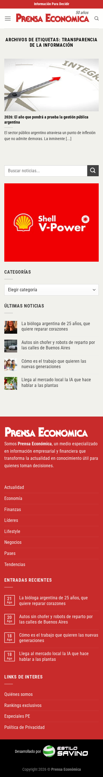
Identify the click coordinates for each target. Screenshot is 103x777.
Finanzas (12, 509)
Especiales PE (17, 716)
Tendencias (14, 564)
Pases (9, 553)
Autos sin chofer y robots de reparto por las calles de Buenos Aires (58, 345)
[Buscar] (96, 18)
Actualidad (14, 487)
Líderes (11, 520)
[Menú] (7, 18)
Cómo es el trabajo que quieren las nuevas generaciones (53, 363)
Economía (13, 498)
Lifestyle (12, 531)
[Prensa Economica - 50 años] (52, 18)
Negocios (12, 542)
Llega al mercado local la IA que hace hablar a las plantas (56, 382)
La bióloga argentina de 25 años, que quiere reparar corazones (55, 326)
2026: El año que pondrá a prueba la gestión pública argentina (46, 119)
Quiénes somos (18, 694)
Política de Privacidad (24, 727)
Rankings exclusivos (22, 705)
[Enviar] (93, 170)
